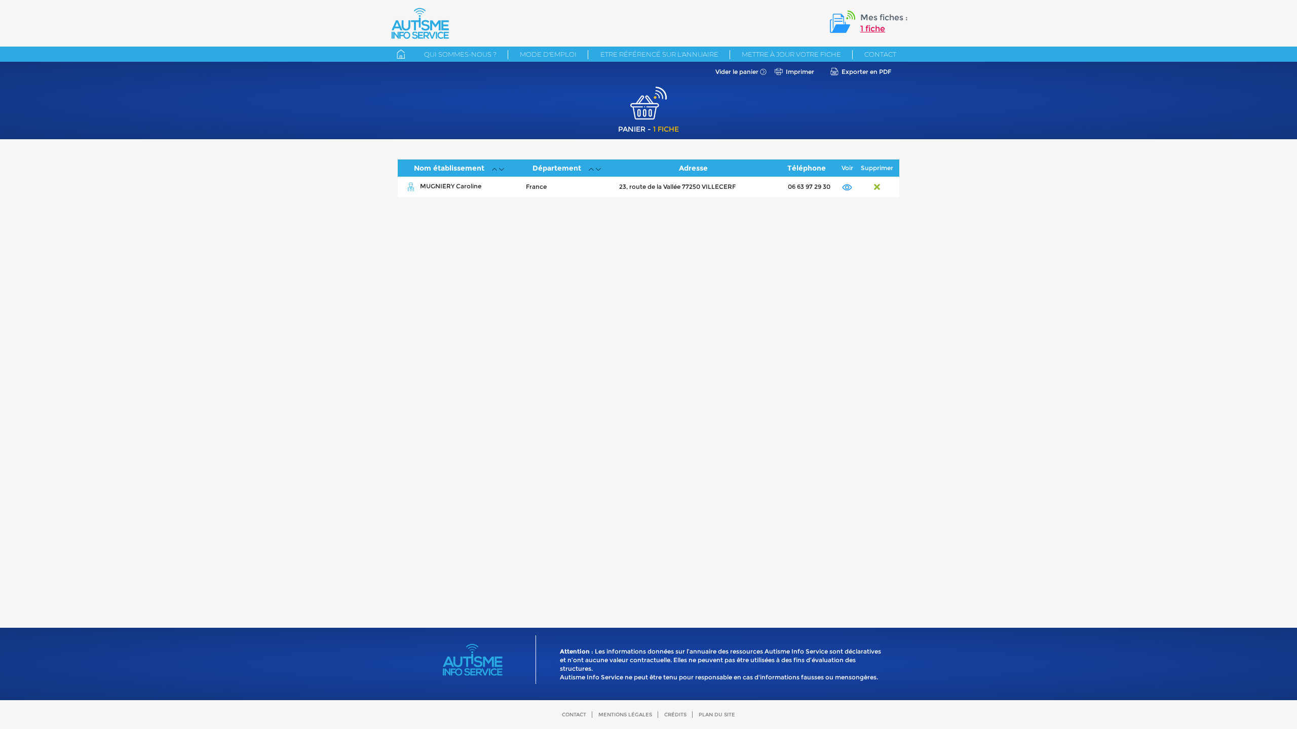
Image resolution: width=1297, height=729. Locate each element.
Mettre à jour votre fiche (791, 54)
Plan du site (717, 714)
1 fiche (872, 28)
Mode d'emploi (548, 54)
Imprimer (800, 71)
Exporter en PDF (866, 71)
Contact (880, 54)
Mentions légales (625, 714)
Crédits (675, 714)
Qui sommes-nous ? (460, 54)
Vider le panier (736, 71)
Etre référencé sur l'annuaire (659, 54)
